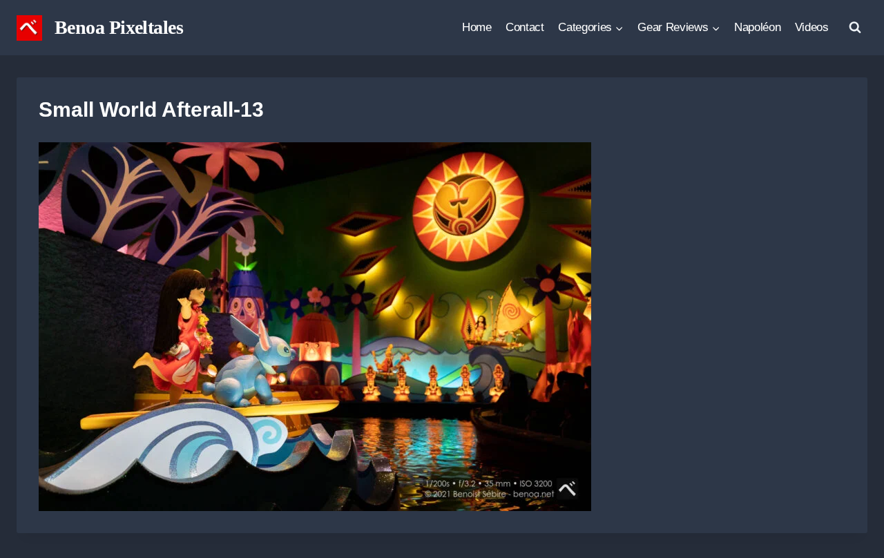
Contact (525, 27)
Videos (812, 27)
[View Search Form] (855, 27)
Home (477, 27)
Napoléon (757, 27)
